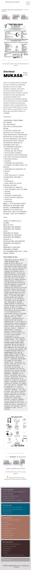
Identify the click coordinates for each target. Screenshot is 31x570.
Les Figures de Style (8, 498)
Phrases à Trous (7, 533)
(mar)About (6, 551)
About (27, 566)
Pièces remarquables (15, 477)
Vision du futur (7, 537)
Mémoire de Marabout (9, 529)
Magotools (6, 505)
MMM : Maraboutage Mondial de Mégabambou (12, 510)
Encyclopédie (7, 490)
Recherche (6, 560)
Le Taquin (5, 522)
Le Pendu (5, 526)
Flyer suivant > (24, 17)
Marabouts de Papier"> (12, 2)
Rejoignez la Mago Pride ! (10, 496)
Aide (23, 477)
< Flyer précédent (5, 17)
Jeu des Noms (7, 531)
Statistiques (7, 479)
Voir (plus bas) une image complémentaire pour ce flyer (15, 64)
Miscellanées (7, 542)
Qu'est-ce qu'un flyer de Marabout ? (14, 492)
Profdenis (13, 457)
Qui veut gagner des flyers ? (11, 520)
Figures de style (15, 479)
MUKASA (13, 75)
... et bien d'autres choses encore (13, 555)
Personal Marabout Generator (12, 507)
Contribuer (24, 479)
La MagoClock (7, 513)
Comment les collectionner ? (11, 544)
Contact (5, 553)
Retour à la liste (16, 17)
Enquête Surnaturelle (9, 546)
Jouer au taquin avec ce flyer (15, 468)
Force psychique (7, 535)
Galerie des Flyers (10, 494)
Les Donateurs (7, 548)
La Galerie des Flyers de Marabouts (12, 9)
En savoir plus (21, 457)
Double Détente (7, 524)
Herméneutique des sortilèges (12, 500)
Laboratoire (7, 518)
